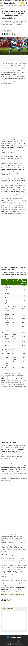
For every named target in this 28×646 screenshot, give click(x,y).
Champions (9, 5)
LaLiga (5, 5)
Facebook (7, 644)
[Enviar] (7, 34)
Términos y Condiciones (19, 640)
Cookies (7, 641)
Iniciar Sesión (26, 3)
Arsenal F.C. (6, 594)
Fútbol (1, 5)
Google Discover (15, 644)
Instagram (11, 644)
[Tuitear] (5, 34)
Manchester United (12, 594)
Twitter (9, 644)
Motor (24, 5)
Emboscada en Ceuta (8, 0)
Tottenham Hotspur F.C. (20, 594)
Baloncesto (14, 5)
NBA (18, 5)
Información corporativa (8, 640)
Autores (20, 641)
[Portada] (9, 3)
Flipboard (17, 644)
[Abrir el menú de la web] (1, 3)
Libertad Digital (14, 637)
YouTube (13, 644)
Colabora (22, 3)
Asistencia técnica (14, 641)
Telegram (19, 644)
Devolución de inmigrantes (17, 0)
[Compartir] (2, 34)
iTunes (21, 644)
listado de (7, 140)
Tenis (21, 5)
